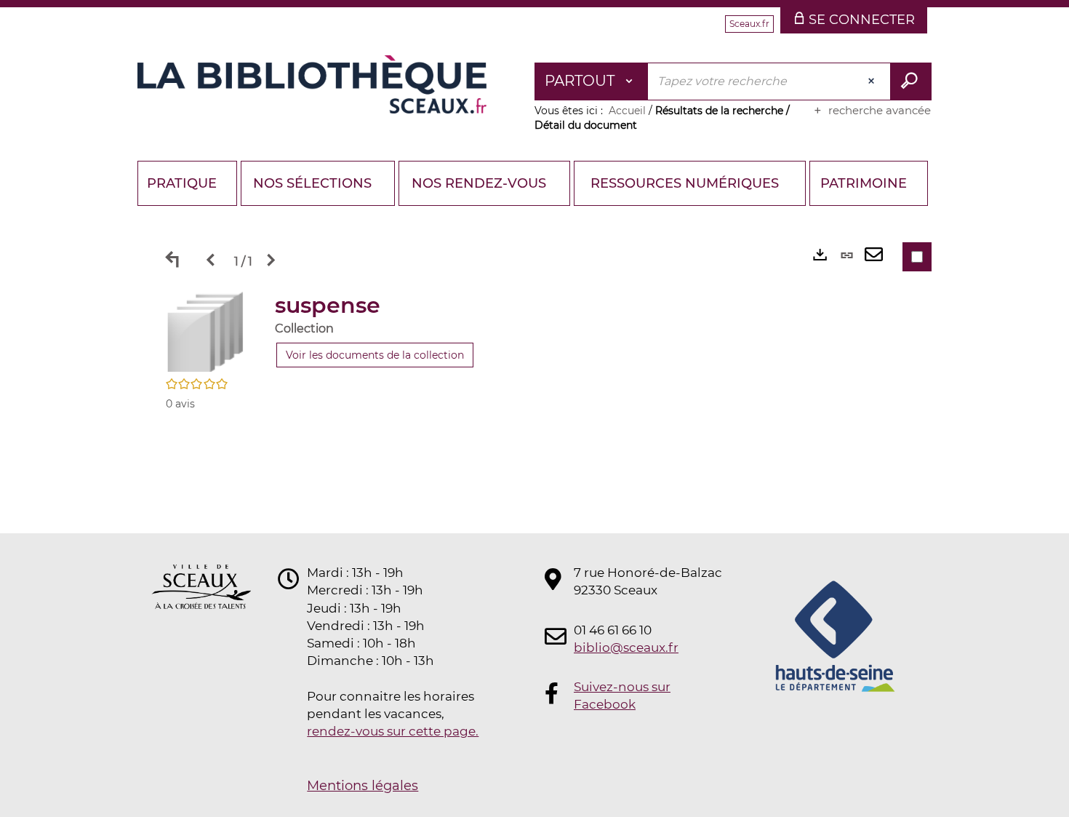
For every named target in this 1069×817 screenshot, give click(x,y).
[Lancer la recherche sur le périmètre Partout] (911, 81)
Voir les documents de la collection (375, 355)
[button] (206, 331)
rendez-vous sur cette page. (393, 731)
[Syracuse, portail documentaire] (312, 84)
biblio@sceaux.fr (626, 647)
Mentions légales (362, 786)
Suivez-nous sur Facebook (622, 695)
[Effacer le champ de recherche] (872, 81)
